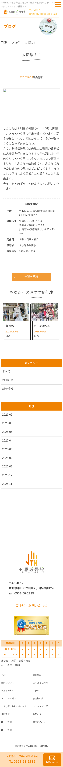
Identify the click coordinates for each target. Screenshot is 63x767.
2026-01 (7, 466)
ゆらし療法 (6, 722)
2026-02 (7, 457)
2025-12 (7, 475)
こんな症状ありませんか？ (13, 706)
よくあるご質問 (40, 682)
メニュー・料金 (8, 698)
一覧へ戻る (31, 276)
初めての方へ (7, 690)
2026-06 (7, 423)
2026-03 (7, 449)
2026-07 (7, 414)
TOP (4, 42)
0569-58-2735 (27, 251)
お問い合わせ (39, 722)
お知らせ (7, 380)
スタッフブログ (40, 706)
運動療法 (5, 714)
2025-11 (7, 483)
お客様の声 (38, 698)
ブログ (16, 42)
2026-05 (7, 431)
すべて (6, 371)
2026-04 (7, 440)
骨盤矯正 (37, 675)
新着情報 (7, 388)
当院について (7, 682)
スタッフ (37, 690)
